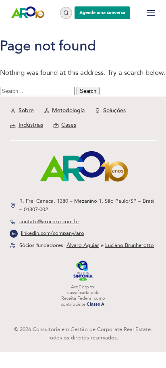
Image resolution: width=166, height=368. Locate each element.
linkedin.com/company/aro (52, 233)
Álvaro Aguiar (82, 245)
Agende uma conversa (102, 12)
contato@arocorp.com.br (49, 221)
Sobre (26, 110)
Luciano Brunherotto (129, 245)
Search (88, 91)
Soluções (114, 110)
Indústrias (31, 125)
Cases (68, 125)
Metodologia (68, 110)
